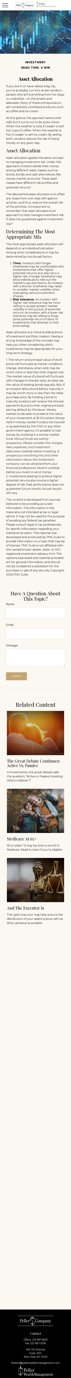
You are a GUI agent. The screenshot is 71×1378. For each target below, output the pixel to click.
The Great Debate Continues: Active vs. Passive (33, 763)
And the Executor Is (25, 908)
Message (12, 645)
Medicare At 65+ (22, 838)
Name (10, 604)
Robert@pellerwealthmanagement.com (35, 1362)
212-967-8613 (40, 1339)
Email (10, 625)
